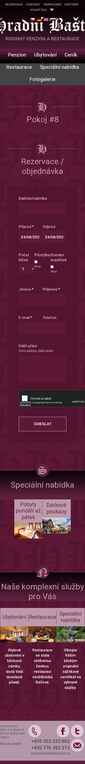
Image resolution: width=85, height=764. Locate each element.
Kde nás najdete (10, 743)
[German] (39, 19)
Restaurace (19, 67)
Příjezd (26, 226)
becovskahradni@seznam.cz (50, 753)
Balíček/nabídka (33, 198)
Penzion (17, 55)
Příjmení (51, 289)
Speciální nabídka (59, 67)
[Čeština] (32, 19)
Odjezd (49, 226)
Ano (37, 266)
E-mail (25, 317)
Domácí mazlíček (58, 257)
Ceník (71, 55)
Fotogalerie (42, 79)
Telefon (49, 317)
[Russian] (53, 19)
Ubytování (45, 55)
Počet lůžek (24, 257)
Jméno (26, 289)
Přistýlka (42, 255)
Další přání (28, 346)
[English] (46, 19)
